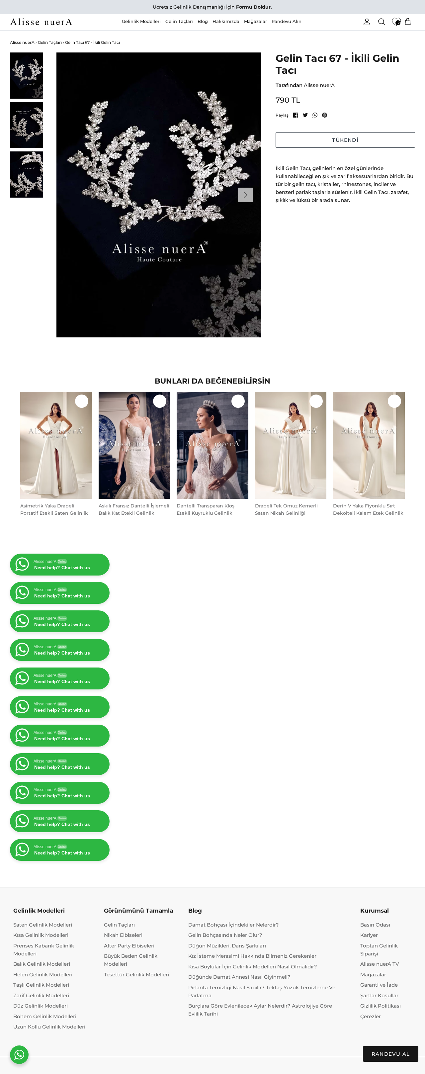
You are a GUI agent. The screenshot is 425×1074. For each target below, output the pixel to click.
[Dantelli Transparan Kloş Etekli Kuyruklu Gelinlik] (212, 445)
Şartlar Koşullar (379, 1024)
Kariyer (369, 963)
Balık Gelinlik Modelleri (41, 992)
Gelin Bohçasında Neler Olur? (225, 963)
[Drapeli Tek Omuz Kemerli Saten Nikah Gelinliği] (291, 445)
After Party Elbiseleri (129, 974)
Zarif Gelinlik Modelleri (41, 1024)
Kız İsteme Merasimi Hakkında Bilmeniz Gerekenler (252, 984)
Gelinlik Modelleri (141, 21)
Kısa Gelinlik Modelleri (40, 963)
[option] (158, 194)
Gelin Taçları (179, 21)
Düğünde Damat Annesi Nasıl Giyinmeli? (239, 1005)
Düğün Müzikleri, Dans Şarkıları (227, 974)
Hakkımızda (225, 21)
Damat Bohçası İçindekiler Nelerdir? (233, 953)
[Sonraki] (245, 195)
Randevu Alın (286, 21)
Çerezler (370, 1045)
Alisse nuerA (22, 42)
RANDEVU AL (391, 1054)
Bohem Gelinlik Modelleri (44, 1045)
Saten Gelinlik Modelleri (42, 953)
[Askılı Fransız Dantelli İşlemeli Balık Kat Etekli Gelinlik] (134, 445)
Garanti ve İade (379, 1013)
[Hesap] (365, 22)
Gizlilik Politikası (380, 1034)
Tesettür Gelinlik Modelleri (136, 1003)
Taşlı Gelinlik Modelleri (41, 1013)
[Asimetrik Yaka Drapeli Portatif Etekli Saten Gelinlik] (56, 445)
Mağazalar (255, 21)
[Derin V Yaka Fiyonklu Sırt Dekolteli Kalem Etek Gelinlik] (369, 445)
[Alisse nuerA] (41, 22)
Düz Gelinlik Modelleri (40, 1034)
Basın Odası (375, 953)
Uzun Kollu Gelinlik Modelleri (49, 1055)
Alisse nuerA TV (379, 992)
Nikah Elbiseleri (123, 963)
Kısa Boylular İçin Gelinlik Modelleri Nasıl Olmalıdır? (252, 995)
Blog (203, 21)
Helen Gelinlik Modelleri (42, 1003)
